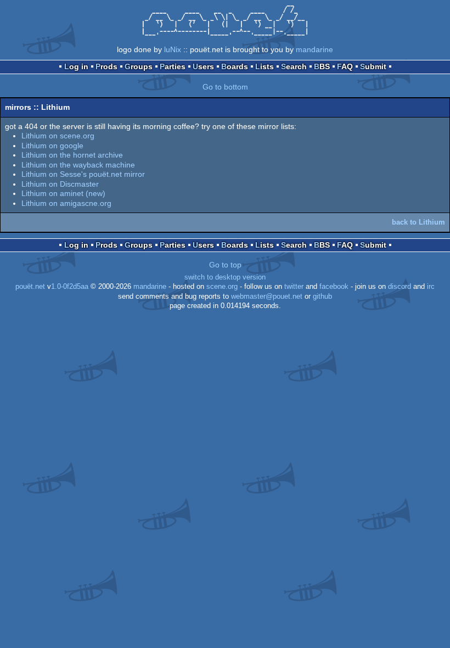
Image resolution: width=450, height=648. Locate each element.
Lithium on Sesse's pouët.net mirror (83, 174)
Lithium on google (52, 145)
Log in (76, 66)
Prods (106, 66)
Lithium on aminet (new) (63, 193)
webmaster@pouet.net (266, 296)
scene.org (222, 287)
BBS (322, 66)
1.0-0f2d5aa (69, 287)
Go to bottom (225, 86)
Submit (373, 66)
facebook (333, 287)
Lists (264, 66)
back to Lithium (418, 222)
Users (203, 66)
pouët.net (30, 287)
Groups (139, 66)
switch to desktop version (225, 277)
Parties (172, 66)
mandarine (314, 49)
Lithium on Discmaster (60, 184)
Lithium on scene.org (57, 135)
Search (294, 66)
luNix (172, 49)
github (322, 296)
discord (399, 287)
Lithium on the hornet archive (72, 154)
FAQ (345, 66)
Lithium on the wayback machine (78, 164)
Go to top (225, 264)
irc (431, 287)
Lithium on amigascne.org (66, 203)
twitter (293, 287)
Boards (234, 66)
